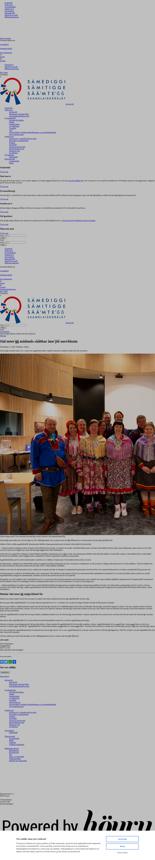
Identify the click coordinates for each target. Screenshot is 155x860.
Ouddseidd (8, 3)
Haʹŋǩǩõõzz (13, 153)
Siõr (10, 755)
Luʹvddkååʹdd (14, 126)
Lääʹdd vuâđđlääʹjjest (75, 181)
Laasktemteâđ (14, 161)
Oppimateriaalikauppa (8, 289)
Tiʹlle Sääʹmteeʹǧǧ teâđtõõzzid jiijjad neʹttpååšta (78, 221)
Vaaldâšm (12, 128)
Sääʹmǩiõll (13, 145)
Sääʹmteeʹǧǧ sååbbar (16, 120)
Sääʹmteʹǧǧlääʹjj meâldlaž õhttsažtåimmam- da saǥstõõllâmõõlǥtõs (32, 132)
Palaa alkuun (4, 676)
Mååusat (3, 336)
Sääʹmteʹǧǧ (13, 112)
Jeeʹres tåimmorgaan (16, 134)
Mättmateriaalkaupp (12, 17)
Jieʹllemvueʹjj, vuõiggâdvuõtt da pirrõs (22, 139)
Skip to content (5, 38)
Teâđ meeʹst (9, 5)
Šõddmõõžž (13, 157)
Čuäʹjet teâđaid (122, 853)
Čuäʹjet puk (4, 172)
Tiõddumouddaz (15, 759)
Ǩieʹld (122, 846)
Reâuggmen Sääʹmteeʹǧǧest (19, 114)
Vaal (10, 130)
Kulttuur (12, 143)
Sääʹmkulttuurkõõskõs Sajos (19, 116)
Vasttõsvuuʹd (9, 9)
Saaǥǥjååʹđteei (14, 124)
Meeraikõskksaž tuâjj (16, 149)
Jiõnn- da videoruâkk (16, 757)
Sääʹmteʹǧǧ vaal (14, 702)
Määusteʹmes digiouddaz (18, 761)
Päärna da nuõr (14, 151)
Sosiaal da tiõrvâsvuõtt (17, 147)
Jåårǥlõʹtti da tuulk (11, 15)
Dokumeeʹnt (9, 65)
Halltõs (11, 122)
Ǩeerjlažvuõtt (14, 753)
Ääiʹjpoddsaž (9, 11)
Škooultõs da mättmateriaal (18, 141)
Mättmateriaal (14, 750)
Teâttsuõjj (12, 743)
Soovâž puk (122, 839)
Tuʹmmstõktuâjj (10, 7)
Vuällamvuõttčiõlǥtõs (16, 745)
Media (11, 163)
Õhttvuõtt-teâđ (10, 13)
